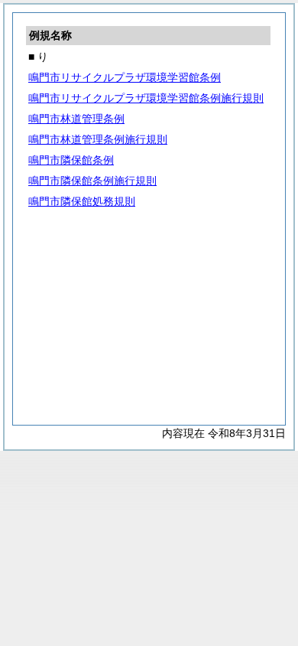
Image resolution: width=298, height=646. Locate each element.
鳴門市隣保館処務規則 (81, 201)
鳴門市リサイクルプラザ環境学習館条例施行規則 (146, 98)
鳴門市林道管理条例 (76, 119)
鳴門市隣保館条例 (71, 160)
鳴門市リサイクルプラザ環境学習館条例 (124, 77)
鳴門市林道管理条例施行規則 (97, 139)
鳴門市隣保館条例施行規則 (92, 181)
